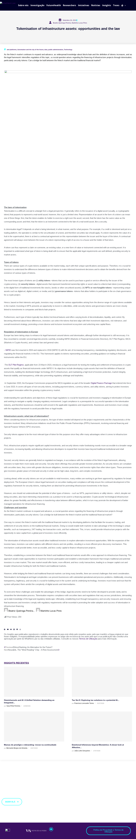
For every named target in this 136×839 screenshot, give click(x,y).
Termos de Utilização (88, 639)
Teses (116, 5)
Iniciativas (83, 5)
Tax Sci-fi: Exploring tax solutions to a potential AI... (95, 700)
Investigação (37, 5)
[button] (4, 629)
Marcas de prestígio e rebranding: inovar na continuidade (30, 745)
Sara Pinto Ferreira (13, 706)
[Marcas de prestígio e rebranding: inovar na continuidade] (34, 727)
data (45, 49)
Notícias (95, 5)
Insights (106, 5)
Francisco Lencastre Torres (84, 703)
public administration (55, 49)
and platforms (12, 49)
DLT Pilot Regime (16, 365)
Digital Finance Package (101, 383)
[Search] (134, 5)
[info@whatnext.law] (51, 829)
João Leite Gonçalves (82, 751)
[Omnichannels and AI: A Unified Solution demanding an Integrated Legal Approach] (34, 682)
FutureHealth (53, 5)
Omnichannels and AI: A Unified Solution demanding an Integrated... (29, 701)
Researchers (69, 5)
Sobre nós (23, 5)
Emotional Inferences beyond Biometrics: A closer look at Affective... (98, 746)
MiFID (8, 350)
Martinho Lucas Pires (51, 611)
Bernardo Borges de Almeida (17, 748)
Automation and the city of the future (30, 49)
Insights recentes (16, 663)
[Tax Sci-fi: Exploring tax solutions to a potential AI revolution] (102, 682)
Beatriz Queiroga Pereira (20, 611)
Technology (68, 49)
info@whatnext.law (58, 833)
